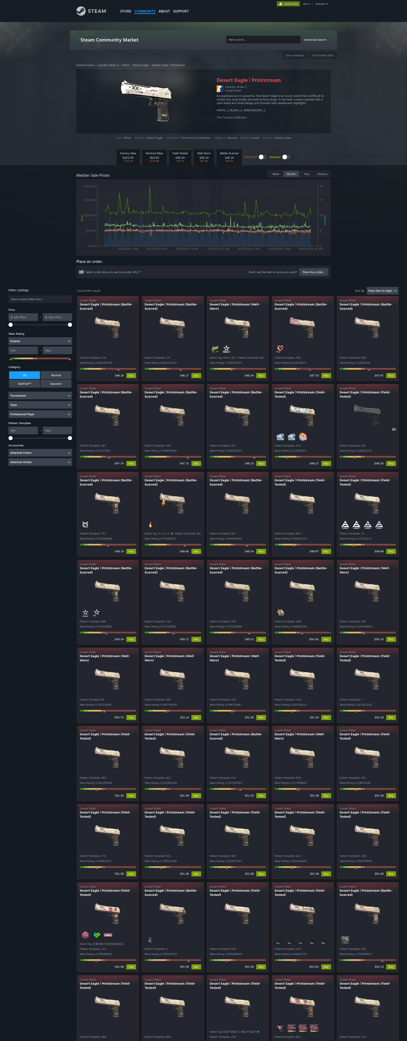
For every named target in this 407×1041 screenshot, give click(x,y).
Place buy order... (314, 272)
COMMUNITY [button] (145, 11)
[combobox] (263, 40)
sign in (306, 3)
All (24, 375)
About (164, 11)
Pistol (125, 65)
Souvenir (56, 383)
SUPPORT (181, 11)
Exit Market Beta (323, 55)
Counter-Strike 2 (108, 65)
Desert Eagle (140, 65)
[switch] (263, 157)
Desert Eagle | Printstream (168, 65)
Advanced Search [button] (315, 39)
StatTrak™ (24, 383)
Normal (56, 375)
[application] (203, 218)
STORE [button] (125, 11)
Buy (131, 375)
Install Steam (291, 3)
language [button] (320, 3)
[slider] (10, 325)
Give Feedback (295, 55)
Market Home (85, 65)
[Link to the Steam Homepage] (95, 11)
